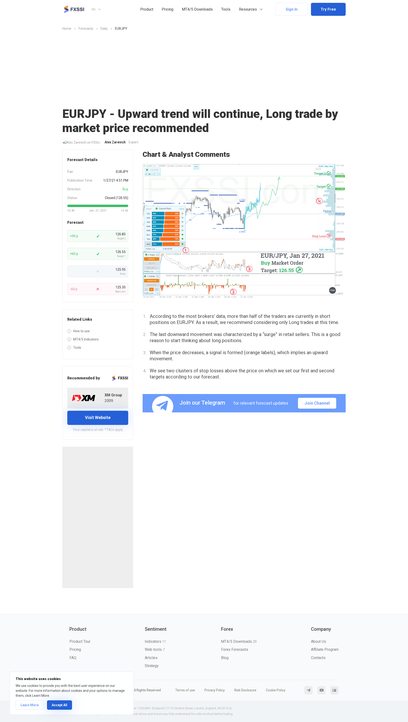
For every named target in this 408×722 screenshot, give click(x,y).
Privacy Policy (214, 690)
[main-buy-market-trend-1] (244, 231)
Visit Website (97, 417)
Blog (225, 658)
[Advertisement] (204, 67)
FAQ (72, 658)
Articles (151, 658)
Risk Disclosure (245, 690)
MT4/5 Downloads (197, 9)
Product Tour (79, 641)
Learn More (30, 705)
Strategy (152, 666)
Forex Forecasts (234, 649)
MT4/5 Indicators (86, 339)
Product (146, 9)
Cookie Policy (275, 690)
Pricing (167, 9)
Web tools (155, 649)
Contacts (318, 658)
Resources (248, 9)
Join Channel (317, 403)
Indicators (155, 641)
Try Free (328, 9)
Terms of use (185, 690)
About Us (318, 641)
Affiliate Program (325, 649)
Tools (225, 9)
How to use (81, 331)
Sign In (292, 9)
